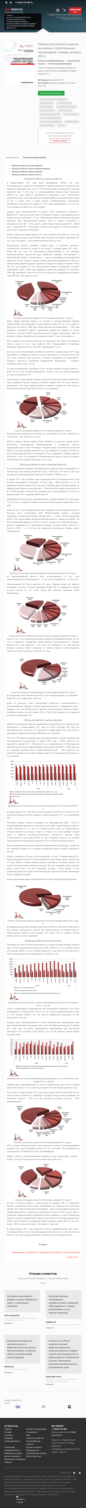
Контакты (8, 1435)
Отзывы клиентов (43, 1274)
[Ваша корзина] (65, 10)
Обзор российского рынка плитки (26, 174)
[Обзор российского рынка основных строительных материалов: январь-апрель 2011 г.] (19, 63)
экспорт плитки (48, 125)
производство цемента (67, 107)
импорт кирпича (65, 103)
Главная (8, 1429)
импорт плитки (72, 122)
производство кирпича (51, 114)
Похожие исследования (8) (34, 157)
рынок (62, 125)
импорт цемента (66, 110)
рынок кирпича (47, 103)
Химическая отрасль (13, 1453)
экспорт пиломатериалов (51, 122)
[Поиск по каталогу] (80, 2)
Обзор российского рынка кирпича (27, 171)
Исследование (12, 157)
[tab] (12, 157)
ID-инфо (8, 1432)
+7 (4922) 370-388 (22, 2)
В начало (43, 1244)
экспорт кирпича (72, 114)
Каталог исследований (36, 1429)
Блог (28, 1435)
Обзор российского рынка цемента (27, 165)
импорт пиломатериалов (51, 118)
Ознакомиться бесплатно (51, 93)
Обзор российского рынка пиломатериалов (31, 168)
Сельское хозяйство (35, 1438)
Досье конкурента (12, 1456)
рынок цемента (47, 107)
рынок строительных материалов (54, 99)
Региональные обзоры (36, 1453)
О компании (31, 1432)
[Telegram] (6, 3)
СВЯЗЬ (75, 10)
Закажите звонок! (60, 141)
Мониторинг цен (33, 1456)
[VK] (11, 3)
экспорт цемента (48, 110)
